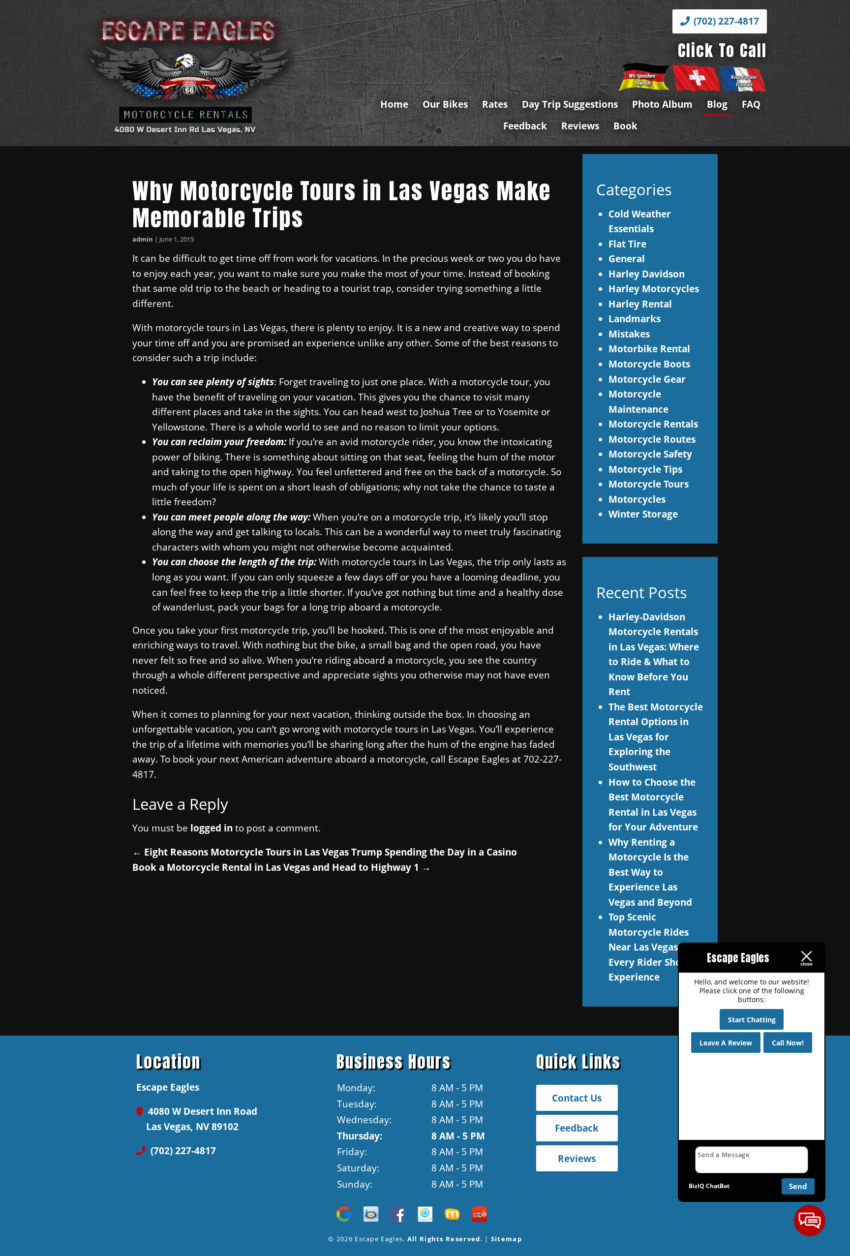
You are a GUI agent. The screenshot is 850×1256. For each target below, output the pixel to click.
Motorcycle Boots (649, 364)
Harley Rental (640, 304)
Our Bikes (445, 104)
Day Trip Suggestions (570, 104)
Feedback (525, 126)
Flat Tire (627, 244)
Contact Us (577, 1097)
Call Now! (788, 1042)
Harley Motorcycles (653, 288)
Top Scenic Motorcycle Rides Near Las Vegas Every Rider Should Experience (652, 947)
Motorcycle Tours (648, 484)
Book (625, 126)
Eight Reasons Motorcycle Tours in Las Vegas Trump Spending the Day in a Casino (324, 852)
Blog (717, 104)
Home (394, 104)
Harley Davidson (646, 274)
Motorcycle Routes (652, 439)
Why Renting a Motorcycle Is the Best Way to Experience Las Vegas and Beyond (650, 872)
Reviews (580, 126)
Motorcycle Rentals (653, 424)
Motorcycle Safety (650, 454)
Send (798, 1186)
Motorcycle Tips (645, 469)
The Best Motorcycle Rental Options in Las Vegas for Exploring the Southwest (655, 737)
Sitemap (506, 1238)
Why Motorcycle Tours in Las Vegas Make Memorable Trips (341, 204)
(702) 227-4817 (725, 21)
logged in (211, 828)
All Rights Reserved (444, 1238)
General (626, 258)
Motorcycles (637, 499)
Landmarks (634, 318)
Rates (495, 104)
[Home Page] (221, 73)
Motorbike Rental (649, 348)
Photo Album (662, 104)
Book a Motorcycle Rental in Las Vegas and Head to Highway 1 (281, 867)
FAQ (751, 104)
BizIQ (696, 1186)
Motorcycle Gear (647, 379)
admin (142, 239)
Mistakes (629, 334)
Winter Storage (643, 514)
